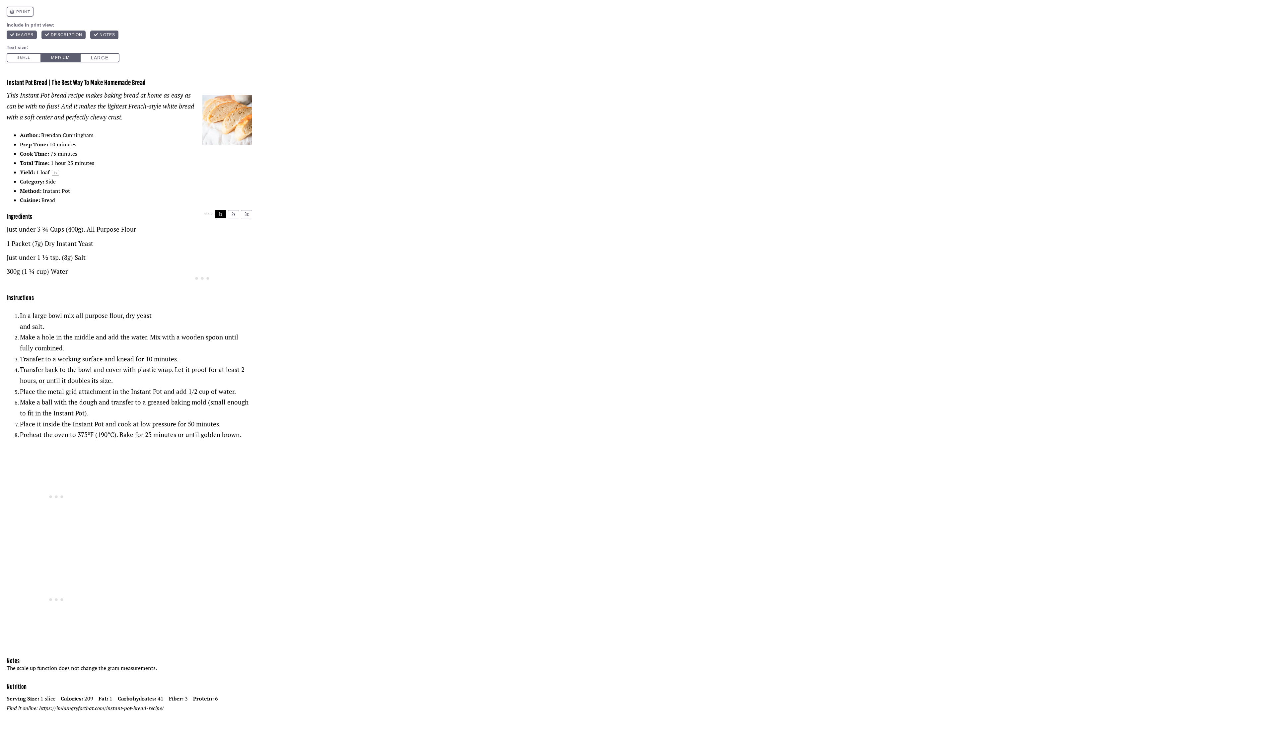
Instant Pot (146, 392)
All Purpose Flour (111, 229)
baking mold (188, 402)
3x (247, 214)
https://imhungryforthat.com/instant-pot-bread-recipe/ (101, 708)
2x (234, 214)
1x (220, 214)
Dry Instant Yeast (69, 244)
